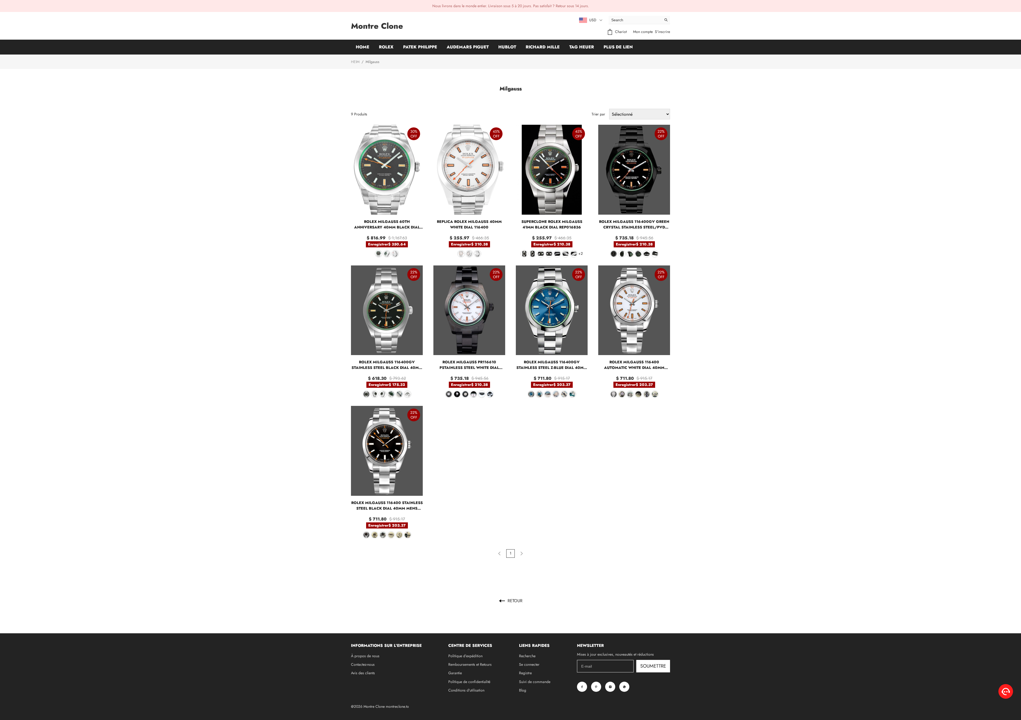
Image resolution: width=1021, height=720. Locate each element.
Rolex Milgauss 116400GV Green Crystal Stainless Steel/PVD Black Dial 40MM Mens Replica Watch (634, 224)
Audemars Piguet (468, 47)
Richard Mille (543, 47)
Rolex (386, 47)
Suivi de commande (534, 681)
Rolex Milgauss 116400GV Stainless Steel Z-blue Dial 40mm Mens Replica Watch (551, 365)
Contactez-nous (363, 664)
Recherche (527, 656)
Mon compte (643, 31)
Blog (522, 690)
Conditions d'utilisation (466, 690)
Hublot (507, 47)
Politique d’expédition (465, 656)
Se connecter (529, 664)
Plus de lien (618, 47)
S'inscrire (662, 31)
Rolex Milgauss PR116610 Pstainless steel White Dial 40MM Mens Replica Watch (469, 365)
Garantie (455, 673)
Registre (525, 673)
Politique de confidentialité (469, 681)
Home (362, 47)
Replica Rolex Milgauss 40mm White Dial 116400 (469, 224)
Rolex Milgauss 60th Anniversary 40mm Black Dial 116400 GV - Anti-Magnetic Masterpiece (387, 224)
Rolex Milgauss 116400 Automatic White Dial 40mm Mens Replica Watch (634, 365)
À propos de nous (365, 656)
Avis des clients (363, 673)
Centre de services (470, 645)
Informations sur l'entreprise (386, 645)
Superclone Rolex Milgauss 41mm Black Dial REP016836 (551, 224)
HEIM (355, 61)
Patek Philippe (420, 47)
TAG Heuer (581, 47)
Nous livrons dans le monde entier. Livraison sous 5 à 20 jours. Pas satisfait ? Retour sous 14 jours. (510, 6)
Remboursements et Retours (470, 664)
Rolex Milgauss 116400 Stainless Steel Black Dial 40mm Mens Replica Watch (387, 505)
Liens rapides (534, 645)
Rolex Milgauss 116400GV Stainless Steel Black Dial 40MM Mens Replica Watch (387, 365)
